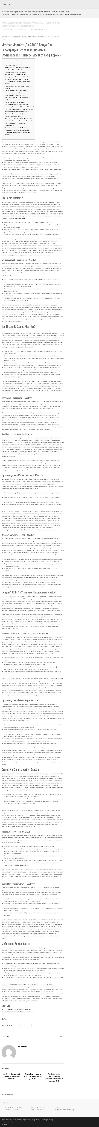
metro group (9, 29)
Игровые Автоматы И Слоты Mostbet (16, 79)
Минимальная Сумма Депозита (15, 102)
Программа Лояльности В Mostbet (15, 72)
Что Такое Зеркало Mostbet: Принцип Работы (19, 109)
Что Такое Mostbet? (11, 65)
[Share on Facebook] (14, 1025)
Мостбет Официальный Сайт (14, 116)
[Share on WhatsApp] (36, 1025)
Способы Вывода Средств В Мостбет (16, 104)
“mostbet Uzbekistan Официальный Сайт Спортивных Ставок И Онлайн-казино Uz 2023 (54, 1077)
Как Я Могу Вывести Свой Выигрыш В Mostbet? (19, 107)
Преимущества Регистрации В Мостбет (17, 77)
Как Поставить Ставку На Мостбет (16, 74)
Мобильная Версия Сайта (13, 100)
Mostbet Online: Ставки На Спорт (15, 95)
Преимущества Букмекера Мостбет (16, 91)
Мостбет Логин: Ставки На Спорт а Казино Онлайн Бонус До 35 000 (33, 1076)
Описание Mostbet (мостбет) (14, 114)
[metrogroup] (6, 4)
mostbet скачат (20, 218)
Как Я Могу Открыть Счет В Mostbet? (16, 97)
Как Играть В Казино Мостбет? (14, 70)
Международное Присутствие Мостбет (17, 130)
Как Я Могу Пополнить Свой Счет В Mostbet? (18, 121)
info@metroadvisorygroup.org (64, 1109)
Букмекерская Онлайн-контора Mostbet (17, 67)
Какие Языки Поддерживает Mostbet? (17, 111)
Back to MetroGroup (8, 1122)
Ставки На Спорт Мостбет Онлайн (15, 93)
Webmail (4, 1124)
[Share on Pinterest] (25, 1025)
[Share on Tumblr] (33, 1025)
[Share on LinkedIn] (22, 1025)
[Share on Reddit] (29, 1025)
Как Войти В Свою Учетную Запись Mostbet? (18, 118)
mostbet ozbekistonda (11, 14)
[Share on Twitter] (18, 1025)
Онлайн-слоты (9, 125)
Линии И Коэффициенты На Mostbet (16, 128)
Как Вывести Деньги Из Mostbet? (15, 123)
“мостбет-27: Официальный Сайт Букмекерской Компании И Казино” (11, 1076)
